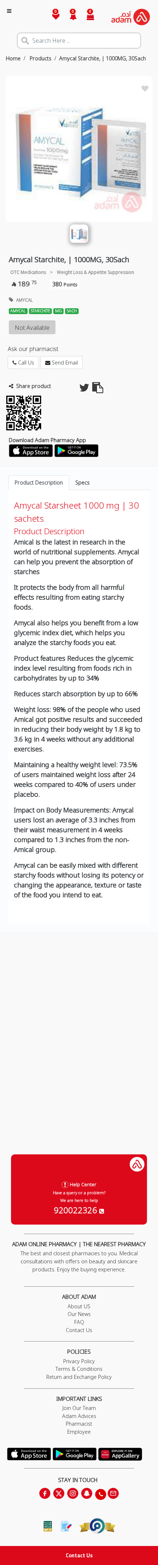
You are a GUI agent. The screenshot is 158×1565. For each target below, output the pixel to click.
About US (79, 1306)
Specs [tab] (82, 482)
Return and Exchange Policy (79, 1376)
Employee (79, 1431)
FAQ (79, 1322)
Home (13, 58)
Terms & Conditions (79, 1368)
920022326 (76, 1209)
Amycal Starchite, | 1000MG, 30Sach (102, 58)
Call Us (25, 362)
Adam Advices (79, 1416)
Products (39, 58)
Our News (79, 1314)
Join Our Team (79, 1407)
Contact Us (79, 1555)
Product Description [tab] (39, 482)
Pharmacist (79, 1423)
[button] (69, 17)
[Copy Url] (97, 389)
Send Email (64, 362)
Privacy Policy (79, 1361)
